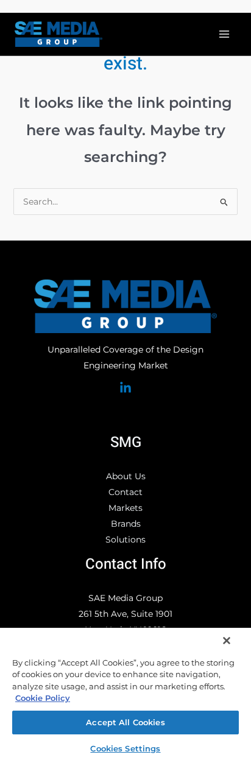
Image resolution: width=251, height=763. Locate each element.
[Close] (226, 640)
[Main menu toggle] (223, 34)
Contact (125, 492)
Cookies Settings (125, 748)
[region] (125, 695)
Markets (125, 507)
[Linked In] (125, 388)
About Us (126, 476)
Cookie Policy (42, 698)
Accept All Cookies (125, 722)
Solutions (125, 539)
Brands (126, 523)
